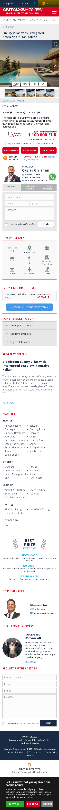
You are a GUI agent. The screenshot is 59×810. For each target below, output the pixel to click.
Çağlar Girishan (35, 170)
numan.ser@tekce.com (44, 613)
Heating (7, 504)
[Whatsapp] (52, 180)
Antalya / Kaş (29, 252)
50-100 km (29, 273)
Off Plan (12, 273)
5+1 (12, 263)
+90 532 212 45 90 (32, 174)
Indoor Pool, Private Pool (47, 262)
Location (7, 485)
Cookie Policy (30, 755)
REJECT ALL (32, 804)
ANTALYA (34, 20)
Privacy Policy (51, 752)
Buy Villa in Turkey (42, 740)
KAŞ (45, 20)
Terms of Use (31, 224)
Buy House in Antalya (29, 743)
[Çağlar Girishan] (11, 181)
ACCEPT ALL (15, 804)
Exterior (7, 461)
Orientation (10, 520)
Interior (7, 420)
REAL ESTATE (19, 20)
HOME (5, 20)
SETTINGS (47, 804)
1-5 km (47, 273)
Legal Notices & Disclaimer (14, 752)
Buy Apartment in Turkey (20, 740)
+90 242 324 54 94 (32, 177)
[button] (54, 64)
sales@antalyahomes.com (36, 180)
